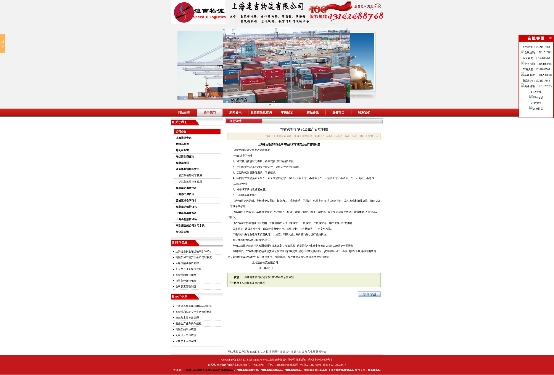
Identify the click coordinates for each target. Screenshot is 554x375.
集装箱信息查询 (261, 112)
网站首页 (184, 112)
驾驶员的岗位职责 (186, 274)
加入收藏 (310, 351)
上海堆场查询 (184, 137)
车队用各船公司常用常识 (190, 225)
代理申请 (277, 351)
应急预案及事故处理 (187, 263)
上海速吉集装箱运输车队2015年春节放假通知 (268, 277)
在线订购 (255, 351)
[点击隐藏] (536, 38)
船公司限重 (182, 150)
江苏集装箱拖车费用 (187, 169)
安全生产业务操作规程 (188, 269)
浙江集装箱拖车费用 (189, 175)
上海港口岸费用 (185, 194)
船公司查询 (182, 231)
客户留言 (244, 351)
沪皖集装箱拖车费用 (189, 181)
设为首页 (299, 351)
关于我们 (210, 112)
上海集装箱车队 (211, 370)
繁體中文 (321, 351)
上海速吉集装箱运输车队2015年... (195, 251)
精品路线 (313, 112)
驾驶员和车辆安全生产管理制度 (194, 257)
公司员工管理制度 (186, 286)
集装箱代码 (182, 162)
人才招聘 (266, 351)
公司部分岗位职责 (186, 280)
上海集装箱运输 (193, 370)
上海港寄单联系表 (186, 213)
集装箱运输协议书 (186, 206)
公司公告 (181, 131)
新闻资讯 (235, 112)
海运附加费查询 (185, 156)
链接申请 (288, 351)
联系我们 (364, 112)
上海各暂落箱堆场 (186, 219)
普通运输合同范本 (186, 200)
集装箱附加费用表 (186, 187)
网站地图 (233, 351)
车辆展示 (287, 112)
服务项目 (338, 112)
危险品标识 (182, 144)
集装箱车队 (227, 370)
